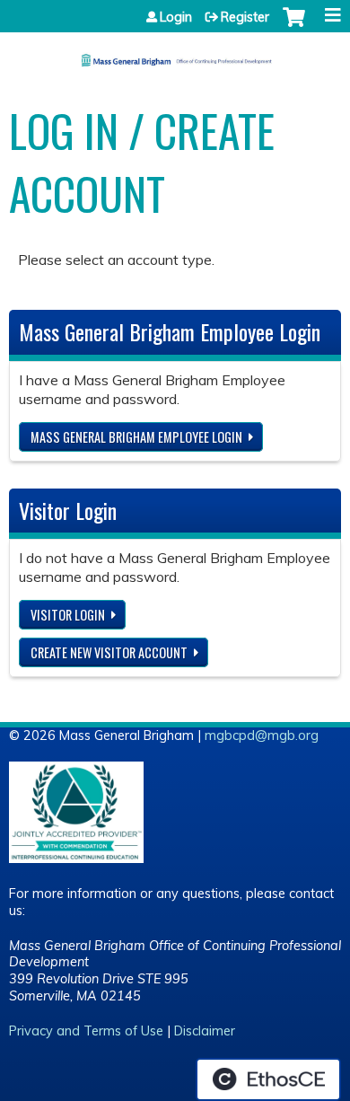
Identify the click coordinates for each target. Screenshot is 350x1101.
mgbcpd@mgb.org (262, 735)
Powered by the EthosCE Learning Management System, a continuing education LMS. (268, 1079)
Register (245, 17)
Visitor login (68, 614)
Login (176, 17)
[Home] (175, 53)
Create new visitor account (109, 652)
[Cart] (294, 26)
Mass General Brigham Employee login (136, 436)
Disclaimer (204, 1031)
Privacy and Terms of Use (86, 1031)
